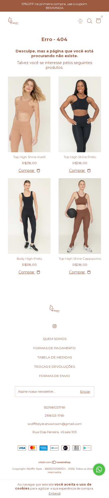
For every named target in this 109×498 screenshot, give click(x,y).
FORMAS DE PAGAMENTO (54, 348)
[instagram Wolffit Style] (54, 326)
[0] (97, 21)
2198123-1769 (54, 416)
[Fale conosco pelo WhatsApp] (99, 469)
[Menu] (81, 21)
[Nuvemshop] (54, 462)
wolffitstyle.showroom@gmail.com (55, 424)
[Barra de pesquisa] (89, 21)
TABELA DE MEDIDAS (54, 357)
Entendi (55, 493)
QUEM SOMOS (54, 339)
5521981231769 (54, 407)
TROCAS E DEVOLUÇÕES (54, 367)
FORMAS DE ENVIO (54, 376)
